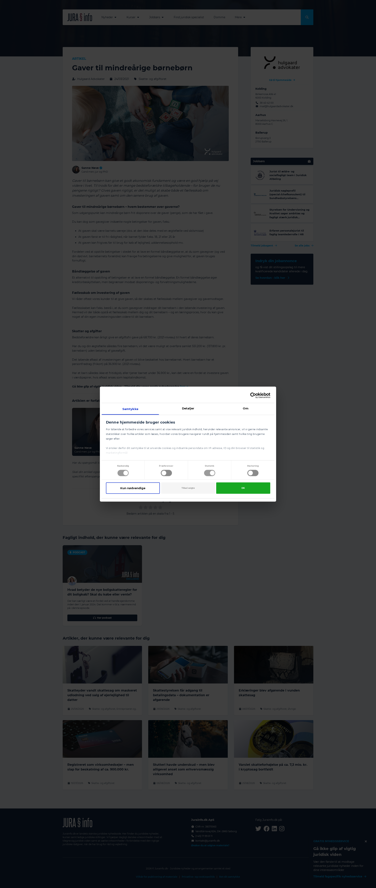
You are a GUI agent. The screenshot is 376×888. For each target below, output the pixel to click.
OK (243, 488)
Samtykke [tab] (130, 409)
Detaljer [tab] (188, 408)
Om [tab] (246, 408)
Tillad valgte (188, 488)
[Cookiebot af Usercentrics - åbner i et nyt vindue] (253, 395)
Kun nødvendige (132, 488)
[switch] (166, 473)
